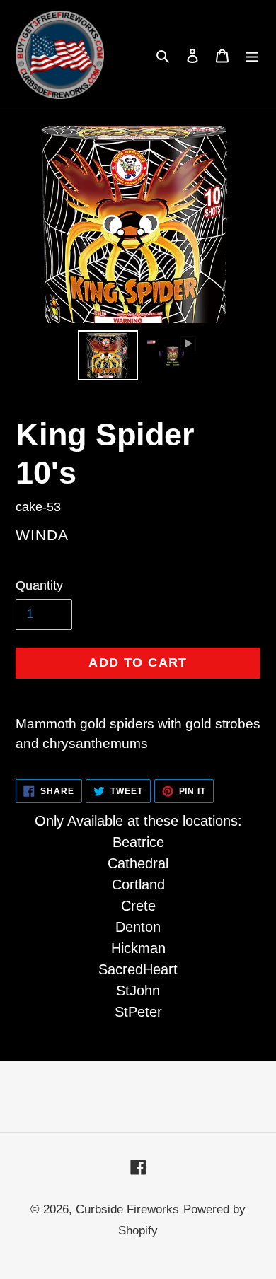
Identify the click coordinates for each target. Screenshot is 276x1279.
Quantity (39, 585)
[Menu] (252, 55)
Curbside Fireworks (127, 1209)
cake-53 (38, 507)
